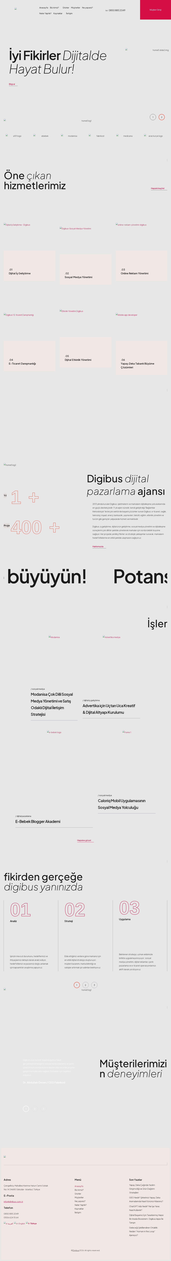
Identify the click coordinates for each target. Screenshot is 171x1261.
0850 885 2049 (117, 10)
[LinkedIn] (144, 1159)
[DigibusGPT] (157, 1159)
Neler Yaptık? (45, 13)
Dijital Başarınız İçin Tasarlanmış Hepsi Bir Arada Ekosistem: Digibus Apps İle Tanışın (146, 1219)
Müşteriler (75, 7)
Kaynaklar (57, 13)
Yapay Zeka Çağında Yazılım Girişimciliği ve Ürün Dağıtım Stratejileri (142, 1189)
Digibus (76, 1250)
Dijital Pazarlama (24, 816)
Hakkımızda (98, 546)
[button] (153, 117)
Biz (54, 7)
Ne (87, 7)
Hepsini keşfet (157, 188)
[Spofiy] (164, 1159)
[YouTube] (151, 1159)
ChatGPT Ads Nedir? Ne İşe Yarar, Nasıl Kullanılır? (144, 1208)
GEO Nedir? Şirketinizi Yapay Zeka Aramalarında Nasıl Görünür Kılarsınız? (146, 1199)
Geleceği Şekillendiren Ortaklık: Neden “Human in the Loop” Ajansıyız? (143, 1231)
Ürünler (66, 7)
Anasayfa (43, 7)
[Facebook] (130, 1159)
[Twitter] (137, 1159)
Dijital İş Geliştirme (92, 700)
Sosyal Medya (38, 689)
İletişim (69, 13)
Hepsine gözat (84, 840)
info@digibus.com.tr (13, 1201)
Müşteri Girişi (155, 9)
